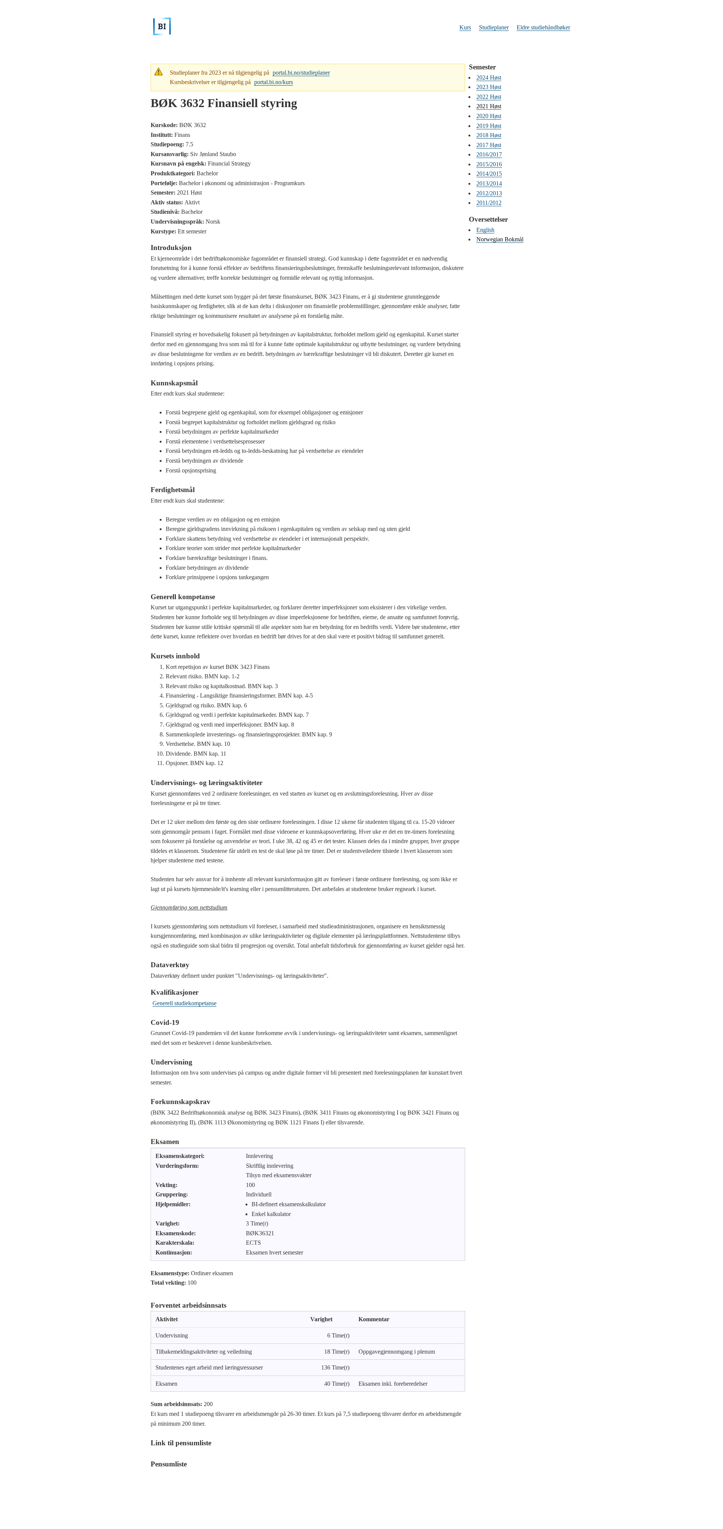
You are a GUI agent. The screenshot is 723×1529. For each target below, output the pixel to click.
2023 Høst (488, 87)
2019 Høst (488, 126)
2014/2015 (489, 173)
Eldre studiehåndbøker (543, 27)
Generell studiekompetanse (185, 1003)
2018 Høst (488, 135)
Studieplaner (494, 27)
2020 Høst (488, 116)
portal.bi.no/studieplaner (301, 72)
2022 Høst (488, 97)
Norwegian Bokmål (499, 239)
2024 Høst (488, 77)
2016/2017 (489, 154)
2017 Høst (488, 145)
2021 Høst (488, 106)
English (485, 230)
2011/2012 (489, 202)
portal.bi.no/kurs (273, 82)
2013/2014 (489, 183)
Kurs (465, 27)
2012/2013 (489, 193)
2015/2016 (489, 164)
